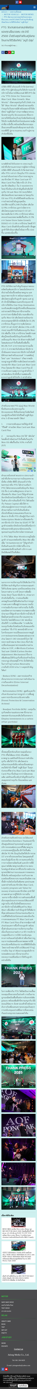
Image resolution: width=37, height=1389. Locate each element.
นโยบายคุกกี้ (9, 1382)
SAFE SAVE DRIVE (7, 1302)
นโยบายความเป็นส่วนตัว (24, 1380)
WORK (3, 1343)
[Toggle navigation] (34, 7)
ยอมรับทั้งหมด (23, 1386)
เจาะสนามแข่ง (6, 1311)
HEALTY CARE (6, 1321)
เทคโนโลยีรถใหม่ (7, 1305)
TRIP (3, 1327)
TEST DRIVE (5, 1308)
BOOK (3, 1324)
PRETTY (4, 1333)
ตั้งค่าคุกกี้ (13, 1386)
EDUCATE (4, 1346)
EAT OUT (4, 1330)
